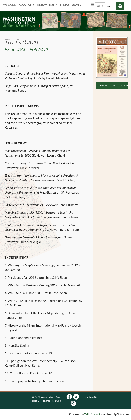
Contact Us (91, 396)
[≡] (89, 5)
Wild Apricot (92, 414)
